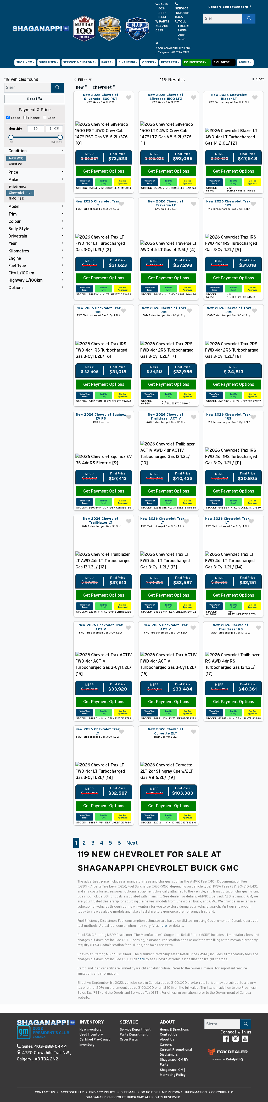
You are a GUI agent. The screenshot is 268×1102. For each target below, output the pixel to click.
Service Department (135, 1029)
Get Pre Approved (122, 181)
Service (129, 1022)
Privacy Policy (102, 1092)
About (167, 1022)
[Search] (248, 19)
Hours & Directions (174, 1029)
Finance (34, 118)
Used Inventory (91, 1034)
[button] (25, 62)
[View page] (85, 28)
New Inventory (91, 1029)
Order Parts (129, 1039)
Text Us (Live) (103, 181)
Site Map (128, 1092)
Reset (32, 99)
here (164, 926)
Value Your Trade (85, 181)
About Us (167, 1039)
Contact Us (168, 1034)
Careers (166, 1045)
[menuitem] (35, 158)
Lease (15, 118)
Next (132, 843)
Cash (51, 118)
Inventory (92, 1022)
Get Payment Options (103, 171)
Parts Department (134, 1034)
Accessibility (72, 1092)
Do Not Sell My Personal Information (174, 1092)
